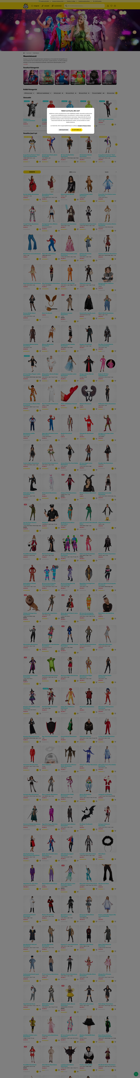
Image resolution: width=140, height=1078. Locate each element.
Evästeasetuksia (63, 130)
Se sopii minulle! (76, 130)
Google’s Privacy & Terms (84, 125)
